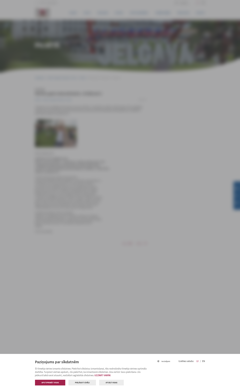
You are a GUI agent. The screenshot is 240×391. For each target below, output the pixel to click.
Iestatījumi (166, 361)
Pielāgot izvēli (82, 382)
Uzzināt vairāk (102, 375)
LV (197, 361)
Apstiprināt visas (50, 382)
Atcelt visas (111, 382)
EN (203, 361)
